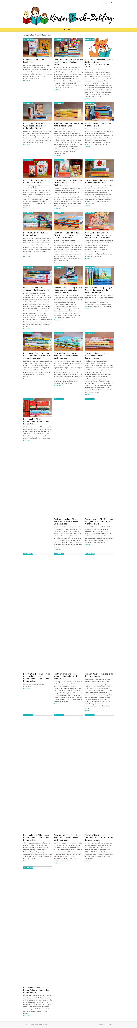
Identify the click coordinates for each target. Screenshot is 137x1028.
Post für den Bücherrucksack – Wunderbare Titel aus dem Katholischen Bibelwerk (36, 125)
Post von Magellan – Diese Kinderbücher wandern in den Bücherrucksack (67, 521)
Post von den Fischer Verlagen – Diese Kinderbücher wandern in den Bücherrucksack (37, 355)
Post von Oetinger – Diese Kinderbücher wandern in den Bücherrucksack (67, 355)
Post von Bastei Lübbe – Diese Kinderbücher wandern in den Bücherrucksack (36, 837)
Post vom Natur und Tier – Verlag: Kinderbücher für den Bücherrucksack (66, 676)
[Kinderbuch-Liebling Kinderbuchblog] (68, 16)
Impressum (110, 1024)
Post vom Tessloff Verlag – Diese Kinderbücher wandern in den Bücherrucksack (68, 290)
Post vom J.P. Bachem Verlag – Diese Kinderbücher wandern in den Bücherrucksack (67, 235)
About (69, 30)
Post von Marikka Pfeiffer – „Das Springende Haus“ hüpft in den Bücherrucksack (99, 521)
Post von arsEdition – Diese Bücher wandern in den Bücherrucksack (96, 355)
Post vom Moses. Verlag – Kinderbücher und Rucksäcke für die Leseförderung (99, 837)
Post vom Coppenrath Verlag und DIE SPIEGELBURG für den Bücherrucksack (68, 182)
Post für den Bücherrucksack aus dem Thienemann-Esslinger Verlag (68, 62)
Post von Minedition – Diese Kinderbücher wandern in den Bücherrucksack (36, 990)
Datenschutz (102, 1024)
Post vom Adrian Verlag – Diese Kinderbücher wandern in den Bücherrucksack (67, 837)
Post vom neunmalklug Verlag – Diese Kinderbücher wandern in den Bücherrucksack (98, 290)
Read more (26, 81)
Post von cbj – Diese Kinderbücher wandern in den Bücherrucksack (36, 421)
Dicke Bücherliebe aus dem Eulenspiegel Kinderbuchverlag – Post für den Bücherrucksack (99, 235)
